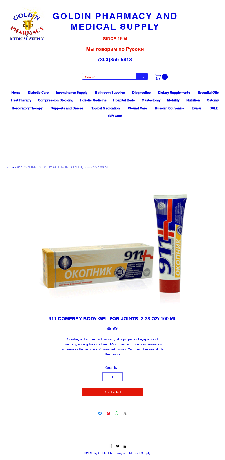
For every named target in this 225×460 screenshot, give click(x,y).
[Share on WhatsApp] (116, 413)
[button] (162, 77)
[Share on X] (125, 413)
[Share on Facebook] (100, 413)
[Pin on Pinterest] (108, 413)
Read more (112, 354)
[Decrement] (106, 377)
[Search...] (142, 76)
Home (9, 167)
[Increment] (119, 377)
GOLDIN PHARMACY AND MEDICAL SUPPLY (115, 21)
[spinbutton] (112, 377)
